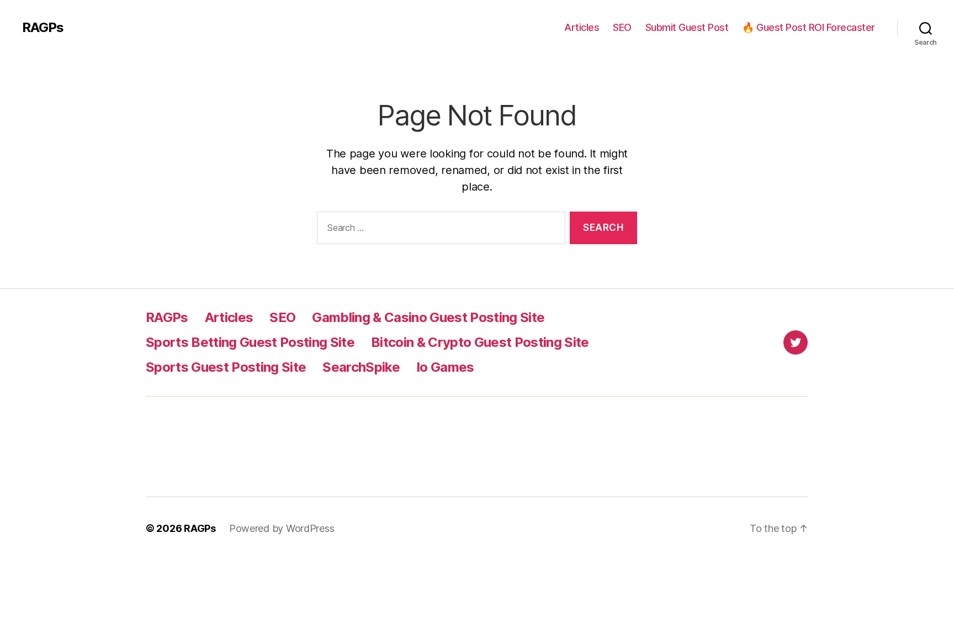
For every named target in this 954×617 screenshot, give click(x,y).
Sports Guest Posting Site (226, 367)
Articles (581, 27)
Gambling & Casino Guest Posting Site (428, 317)
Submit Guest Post (687, 27)
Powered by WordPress (282, 528)
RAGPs (42, 27)
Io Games (445, 367)
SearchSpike (361, 367)
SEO (622, 27)
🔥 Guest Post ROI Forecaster (808, 27)
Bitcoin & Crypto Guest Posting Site (480, 342)
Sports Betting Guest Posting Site (250, 342)
